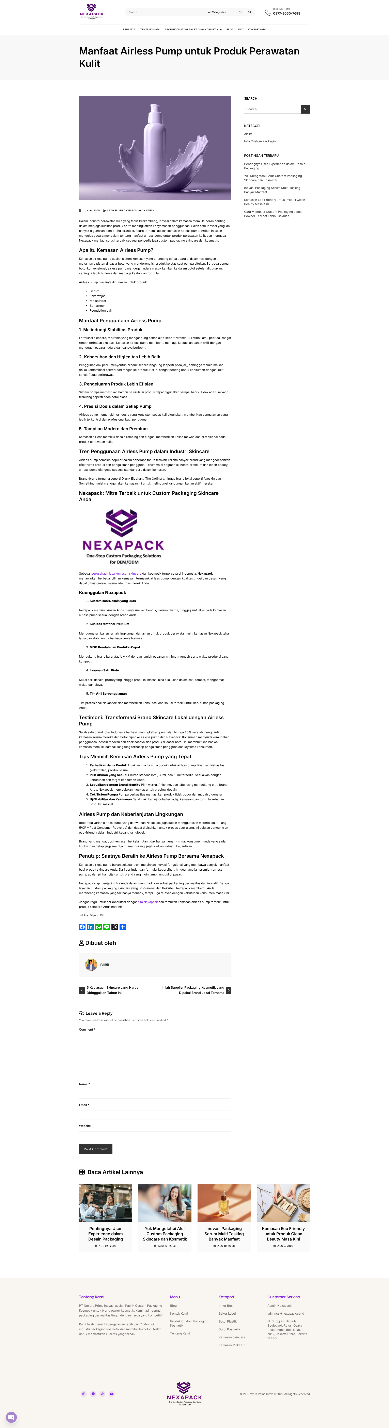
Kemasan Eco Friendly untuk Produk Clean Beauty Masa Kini (274, 202)
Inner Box (226, 1306)
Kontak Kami (257, 29)
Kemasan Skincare (232, 1337)
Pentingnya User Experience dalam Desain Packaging (274, 166)
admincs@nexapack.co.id (285, 1313)
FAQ (241, 29)
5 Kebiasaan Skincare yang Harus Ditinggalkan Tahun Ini (112, 990)
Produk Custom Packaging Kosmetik (191, 29)
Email (84, 1105)
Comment (87, 1029)
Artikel (112, 210)
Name (84, 1084)
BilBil (104, 965)
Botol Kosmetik (229, 1329)
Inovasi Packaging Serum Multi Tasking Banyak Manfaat (272, 190)
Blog (230, 29)
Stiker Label (227, 1313)
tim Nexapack (148, 902)
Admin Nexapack (279, 1306)
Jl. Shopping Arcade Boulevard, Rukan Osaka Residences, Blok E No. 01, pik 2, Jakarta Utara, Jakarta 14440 (287, 1329)
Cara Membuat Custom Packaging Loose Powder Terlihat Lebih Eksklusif (273, 214)
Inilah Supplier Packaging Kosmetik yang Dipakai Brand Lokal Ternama (193, 990)
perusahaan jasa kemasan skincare (116, 573)
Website (85, 1126)
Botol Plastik (228, 1321)
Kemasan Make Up (232, 1345)
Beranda (129, 29)
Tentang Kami (150, 29)
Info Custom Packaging (136, 210)
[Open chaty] (11, 1416)
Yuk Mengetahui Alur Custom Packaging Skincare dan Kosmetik (273, 178)
